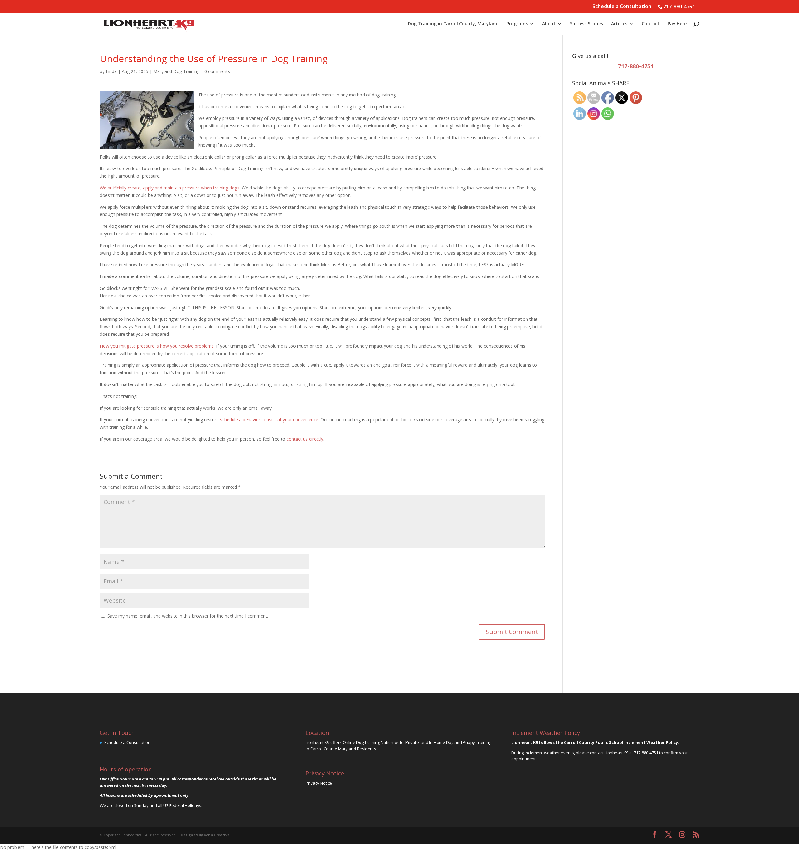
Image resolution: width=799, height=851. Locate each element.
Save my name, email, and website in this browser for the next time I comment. (187, 616)
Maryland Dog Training (176, 71)
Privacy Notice (319, 783)
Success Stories (586, 24)
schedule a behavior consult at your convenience (269, 420)
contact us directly (305, 439)
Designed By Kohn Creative (205, 835)
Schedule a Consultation (621, 7)
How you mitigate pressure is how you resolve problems (157, 346)
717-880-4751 (679, 6)
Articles (619, 24)
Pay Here (677, 24)
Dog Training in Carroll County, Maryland (453, 24)
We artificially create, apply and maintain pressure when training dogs (169, 188)
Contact (650, 24)
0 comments (217, 71)
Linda (111, 71)
